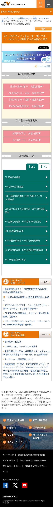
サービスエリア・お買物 (41, 436)
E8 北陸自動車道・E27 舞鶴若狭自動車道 (24, 250)
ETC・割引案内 (40, 420)
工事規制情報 (39, 427)
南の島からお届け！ (14, 342)
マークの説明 (44, 66)
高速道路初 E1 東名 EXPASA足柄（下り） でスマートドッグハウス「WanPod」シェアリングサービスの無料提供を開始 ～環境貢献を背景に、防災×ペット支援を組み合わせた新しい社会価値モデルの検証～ (26, 370)
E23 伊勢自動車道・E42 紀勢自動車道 (22, 240)
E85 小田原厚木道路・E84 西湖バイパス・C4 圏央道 (24, 197)
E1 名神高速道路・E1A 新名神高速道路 (23, 221)
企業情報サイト (9, 496)
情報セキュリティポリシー (36, 466)
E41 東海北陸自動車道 (15, 259)
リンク (5, 471)
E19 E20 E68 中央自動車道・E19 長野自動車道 (24, 210)
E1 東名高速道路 (12, 177)
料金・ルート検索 (15, 420)
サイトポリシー (9, 460)
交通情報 (11, 427)
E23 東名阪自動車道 (14, 231)
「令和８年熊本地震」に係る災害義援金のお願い (26, 299)
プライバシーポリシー (12, 466)
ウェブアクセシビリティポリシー (33, 460)
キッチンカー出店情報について (19, 359)
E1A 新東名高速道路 (14, 186)
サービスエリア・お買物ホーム (15, 18)
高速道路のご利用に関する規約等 (31, 455)
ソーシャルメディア (11, 479)
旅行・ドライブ (14, 442)
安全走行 (11, 434)
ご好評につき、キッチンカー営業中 (21, 346)
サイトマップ (8, 455)
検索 (40, 6)
